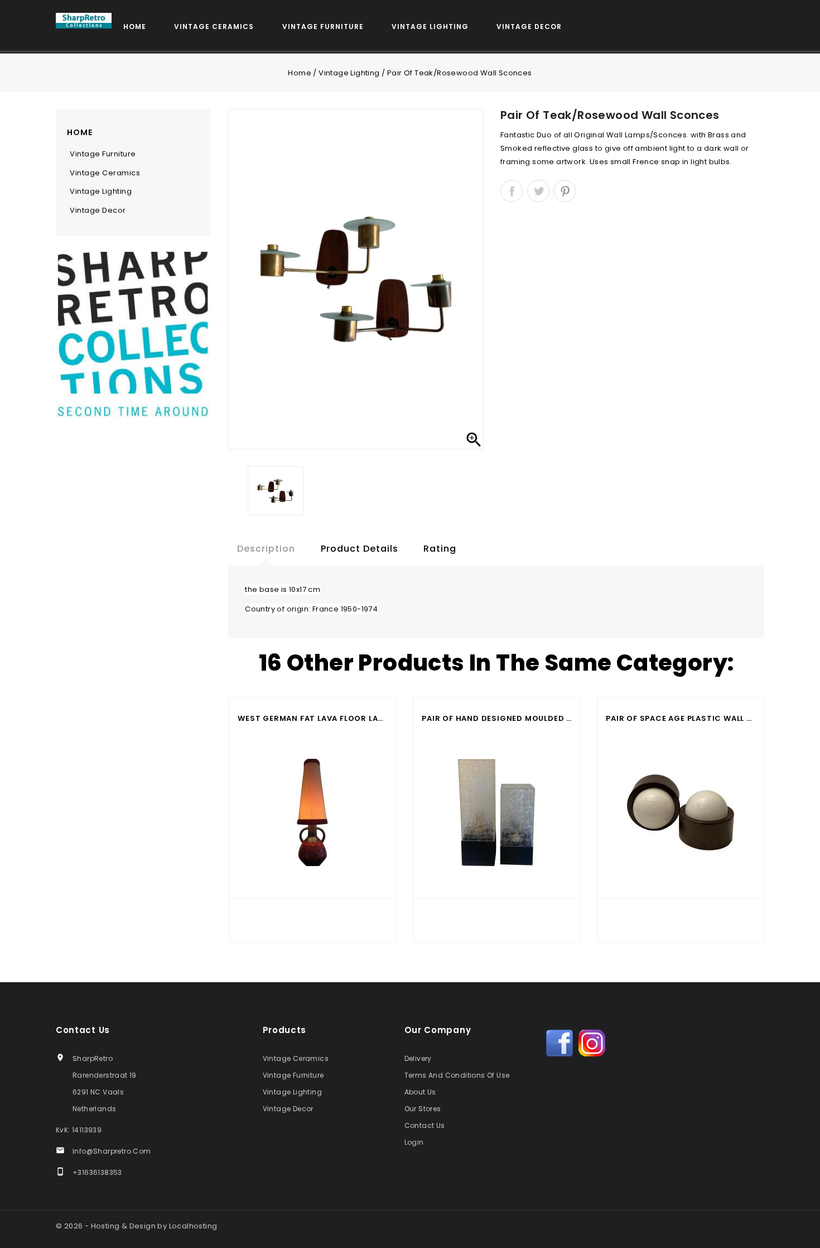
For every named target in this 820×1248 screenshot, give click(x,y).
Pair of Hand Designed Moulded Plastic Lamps (496, 718)
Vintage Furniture (323, 26)
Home (134, 26)
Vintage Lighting (430, 26)
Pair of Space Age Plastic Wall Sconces (680, 718)
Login (414, 1142)
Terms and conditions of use (457, 1075)
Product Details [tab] (359, 548)
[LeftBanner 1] (133, 338)
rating (439, 548)
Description (266, 548)
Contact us (83, 1030)
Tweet (538, 191)
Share (511, 191)
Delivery (418, 1058)
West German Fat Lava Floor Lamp (312, 718)
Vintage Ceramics (214, 26)
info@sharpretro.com (112, 1151)
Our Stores (422, 1108)
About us (420, 1092)
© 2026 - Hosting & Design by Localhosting (136, 1226)
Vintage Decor (529, 26)
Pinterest (564, 191)
